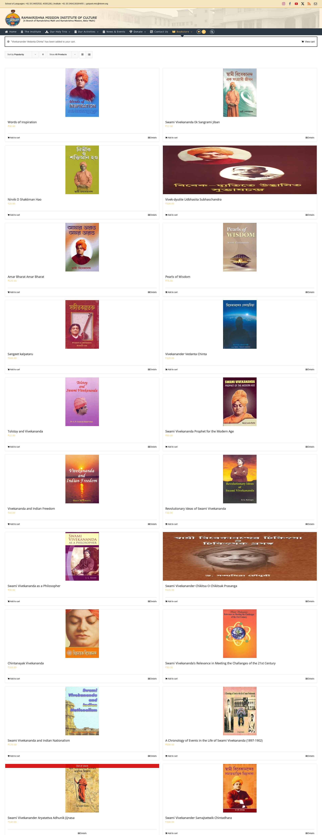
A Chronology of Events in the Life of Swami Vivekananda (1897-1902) (213, 740)
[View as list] (89, 54)
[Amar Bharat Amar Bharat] (82, 247)
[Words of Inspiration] (82, 92)
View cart (310, 41)
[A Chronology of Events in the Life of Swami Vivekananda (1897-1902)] (240, 711)
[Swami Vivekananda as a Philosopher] (82, 556)
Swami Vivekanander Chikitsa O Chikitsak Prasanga (201, 586)
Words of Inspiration (22, 122)
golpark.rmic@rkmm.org (97, 4)
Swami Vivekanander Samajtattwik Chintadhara (198, 818)
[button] (212, 31)
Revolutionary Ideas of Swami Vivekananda (195, 509)
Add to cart (15, 137)
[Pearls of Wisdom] (240, 247)
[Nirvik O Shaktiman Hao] (82, 170)
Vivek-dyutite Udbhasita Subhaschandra (193, 199)
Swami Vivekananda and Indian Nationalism (39, 740)
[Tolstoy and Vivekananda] (82, 401)
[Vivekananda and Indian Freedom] (82, 479)
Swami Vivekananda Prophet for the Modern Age (199, 431)
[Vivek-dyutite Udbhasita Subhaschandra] (240, 170)
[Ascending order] (43, 54)
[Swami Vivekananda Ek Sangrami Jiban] (240, 92)
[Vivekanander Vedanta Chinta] (240, 324)
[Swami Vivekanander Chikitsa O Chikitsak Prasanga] (240, 556)
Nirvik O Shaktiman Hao (24, 199)
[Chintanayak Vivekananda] (82, 633)
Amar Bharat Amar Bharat (26, 277)
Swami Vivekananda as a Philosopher (34, 586)
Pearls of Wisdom (177, 277)
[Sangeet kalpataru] (82, 324)
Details (153, 137)
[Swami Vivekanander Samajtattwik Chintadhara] (240, 788)
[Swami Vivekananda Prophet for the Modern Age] (240, 401)
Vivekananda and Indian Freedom (31, 509)
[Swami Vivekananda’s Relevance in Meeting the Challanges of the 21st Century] (240, 633)
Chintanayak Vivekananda (26, 663)
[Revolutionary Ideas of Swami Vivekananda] (240, 479)
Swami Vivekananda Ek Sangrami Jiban (192, 122)
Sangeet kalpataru (20, 354)
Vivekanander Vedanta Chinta (186, 354)
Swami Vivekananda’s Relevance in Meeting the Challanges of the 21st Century (220, 663)
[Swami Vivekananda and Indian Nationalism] (82, 711)
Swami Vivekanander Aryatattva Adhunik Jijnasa (41, 818)
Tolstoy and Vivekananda (25, 431)
